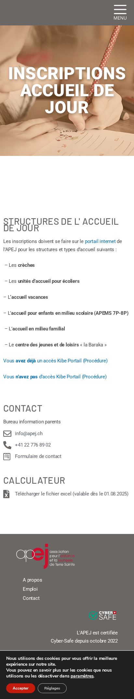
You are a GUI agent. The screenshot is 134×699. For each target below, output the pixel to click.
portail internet (100, 241)
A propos (32, 580)
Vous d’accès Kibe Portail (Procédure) (54, 377)
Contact (31, 598)
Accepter (21, 688)
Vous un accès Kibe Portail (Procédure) (55, 361)
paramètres (82, 676)
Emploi (30, 589)
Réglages (52, 688)
